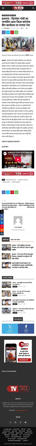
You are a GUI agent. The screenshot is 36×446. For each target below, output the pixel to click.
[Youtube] (25, 422)
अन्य (20, 435)
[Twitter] (8, 32)
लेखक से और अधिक (15, 239)
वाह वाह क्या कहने (6, 431)
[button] (3, 8)
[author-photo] (18, 224)
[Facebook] (4, 32)
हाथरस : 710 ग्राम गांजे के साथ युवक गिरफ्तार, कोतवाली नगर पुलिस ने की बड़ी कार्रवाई (22, 256)
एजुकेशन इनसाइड (19, 433)
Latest (4, 249)
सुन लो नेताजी (11, 433)
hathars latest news (11, 179)
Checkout (26, 437)
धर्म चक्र (29, 429)
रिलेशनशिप (4, 433)
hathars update (16, 182)
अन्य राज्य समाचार (26, 435)
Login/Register (22, 438)
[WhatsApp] (16, 32)
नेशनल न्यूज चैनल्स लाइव (16, 437)
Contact (25, 440)
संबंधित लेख (5, 239)
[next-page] (6, 272)
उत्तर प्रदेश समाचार (5, 15)
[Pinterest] (12, 32)
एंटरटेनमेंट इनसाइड (28, 433)
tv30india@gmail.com (21, 410)
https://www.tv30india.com (18, 229)
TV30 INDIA (6, 28)
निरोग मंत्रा (23, 429)
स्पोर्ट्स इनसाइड (14, 435)
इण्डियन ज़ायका (22, 431)
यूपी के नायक (14, 431)
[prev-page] (3, 272)
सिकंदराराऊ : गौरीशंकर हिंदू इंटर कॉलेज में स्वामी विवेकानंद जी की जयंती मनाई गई (26, 205)
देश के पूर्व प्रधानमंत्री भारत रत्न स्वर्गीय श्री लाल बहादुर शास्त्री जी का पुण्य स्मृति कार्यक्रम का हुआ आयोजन (10, 206)
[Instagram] (15, 422)
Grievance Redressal (14, 440)
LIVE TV (7, 437)
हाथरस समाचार (12, 15)
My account (12, 438)
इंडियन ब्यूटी (29, 431)
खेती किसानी (6, 435)
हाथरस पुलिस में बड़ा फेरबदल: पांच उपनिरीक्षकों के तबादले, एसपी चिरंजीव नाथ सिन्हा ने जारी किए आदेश (22, 265)
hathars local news (23, 179)
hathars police (6, 182)
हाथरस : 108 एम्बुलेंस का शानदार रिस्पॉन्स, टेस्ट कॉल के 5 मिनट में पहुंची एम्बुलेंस (22, 247)
